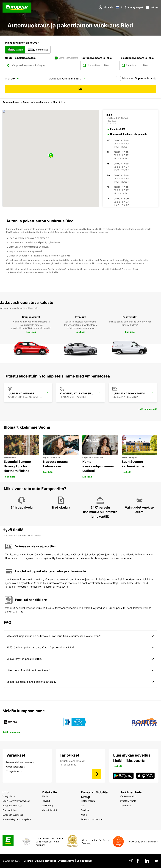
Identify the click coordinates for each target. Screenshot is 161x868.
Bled (55, 102)
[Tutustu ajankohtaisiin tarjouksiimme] (96, 774)
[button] (51, 156)
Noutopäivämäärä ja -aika (96, 57)
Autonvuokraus (11, 102)
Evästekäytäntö (66, 860)
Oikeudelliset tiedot (45, 860)
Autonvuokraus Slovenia (36, 102)
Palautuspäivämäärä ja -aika (136, 57)
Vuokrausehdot (85, 860)
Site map (28, 860)
